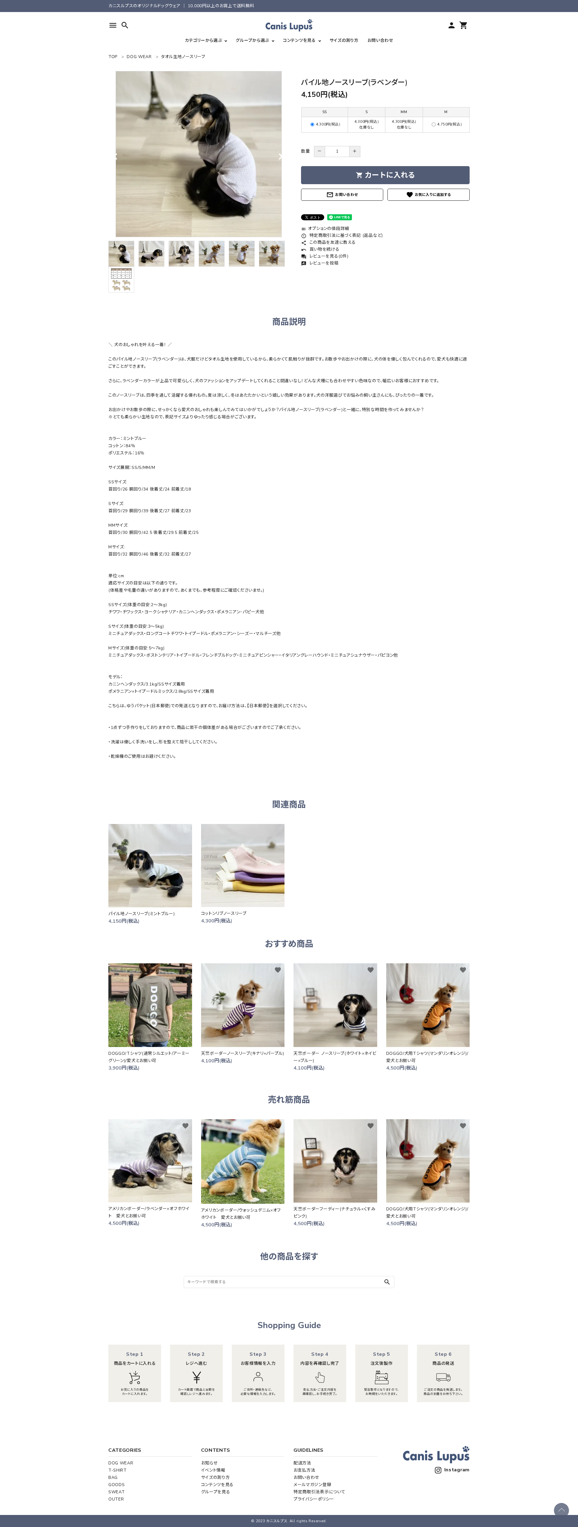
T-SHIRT (117, 1470)
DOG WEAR (120, 1463)
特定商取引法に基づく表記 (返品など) (342, 235)
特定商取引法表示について (319, 1492)
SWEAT (116, 1492)
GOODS (116, 1485)
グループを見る (215, 1492)
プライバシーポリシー (314, 1499)
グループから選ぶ (252, 40)
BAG (113, 1477)
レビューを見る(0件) (324, 256)
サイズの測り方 (344, 40)
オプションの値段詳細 (325, 228)
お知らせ (209, 1463)
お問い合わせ (380, 40)
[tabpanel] (198, 154)
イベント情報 (213, 1470)
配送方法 (302, 1463)
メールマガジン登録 (312, 1485)
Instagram (457, 1470)
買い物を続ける (320, 249)
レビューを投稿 (320, 263)
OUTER (116, 1499)
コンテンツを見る (299, 40)
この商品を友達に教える (328, 242)
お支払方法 (304, 1470)
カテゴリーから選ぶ (203, 40)
